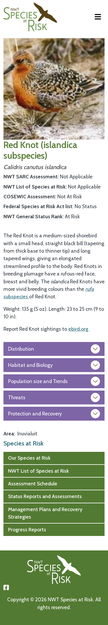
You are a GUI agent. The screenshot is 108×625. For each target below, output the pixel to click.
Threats (16, 397)
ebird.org (78, 329)
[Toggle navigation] (98, 17)
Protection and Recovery (35, 413)
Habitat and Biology (30, 365)
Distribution (21, 349)
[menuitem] (54, 458)
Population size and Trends (38, 381)
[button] (54, 88)
